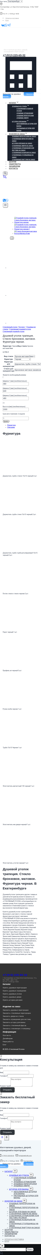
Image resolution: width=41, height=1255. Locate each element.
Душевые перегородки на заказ (24, 136)
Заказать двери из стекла (13, 1016)
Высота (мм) (14, 406)
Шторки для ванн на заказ (22, 143)
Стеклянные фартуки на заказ (23, 159)
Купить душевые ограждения (14, 991)
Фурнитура (8, 359)
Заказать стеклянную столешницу (16, 1029)
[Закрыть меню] (0, 1142)
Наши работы (15, 164)
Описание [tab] (11, 427)
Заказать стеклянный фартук (14, 1025)
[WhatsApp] (6, 26)
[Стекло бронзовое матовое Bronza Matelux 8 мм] (26, 233)
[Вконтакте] (3, 26)
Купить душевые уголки (12, 994)
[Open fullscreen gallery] (12, 238)
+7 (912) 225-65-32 (14, 55)
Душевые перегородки (25, 115)
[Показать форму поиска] (5, 173)
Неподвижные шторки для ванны (27, 125)
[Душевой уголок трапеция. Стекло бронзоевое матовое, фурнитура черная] (26, 222)
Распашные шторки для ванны (26, 129)
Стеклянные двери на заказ (22, 146)
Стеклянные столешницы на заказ (22, 156)
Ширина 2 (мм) (15, 388)
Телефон (4, 1076)
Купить (6, 421)
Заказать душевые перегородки (15, 1010)
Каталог (22, 327)
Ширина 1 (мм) (15, 381)
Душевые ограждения (25, 113)
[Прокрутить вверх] (2, 1138)
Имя (1, 1072)
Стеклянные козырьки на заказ (24, 152)
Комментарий (5, 1086)
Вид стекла (8, 356)
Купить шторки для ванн (12, 1000)
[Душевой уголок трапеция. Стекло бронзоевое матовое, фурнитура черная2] (26, 229)
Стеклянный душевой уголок (25, 110)
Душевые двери (22, 118)
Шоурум (12, 162)
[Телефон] (4, 201)
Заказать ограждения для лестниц (17, 1019)
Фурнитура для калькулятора (8, 364)
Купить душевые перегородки (15, 988)
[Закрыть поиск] (2, 1246)
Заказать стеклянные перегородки (17, 1013)
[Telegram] (9, 26)
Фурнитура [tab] (11, 425)
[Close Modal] (1, 1056)
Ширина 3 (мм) (15, 395)
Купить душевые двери (12, 997)
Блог (7, 20)
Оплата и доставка (12, 18)
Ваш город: (3, 1)
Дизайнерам (14, 166)
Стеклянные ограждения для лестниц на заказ (23, 149)
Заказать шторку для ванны (14, 1022)
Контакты (13, 168)
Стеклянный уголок (10, 327)
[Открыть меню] (5, 205)
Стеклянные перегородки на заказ (22, 140)
